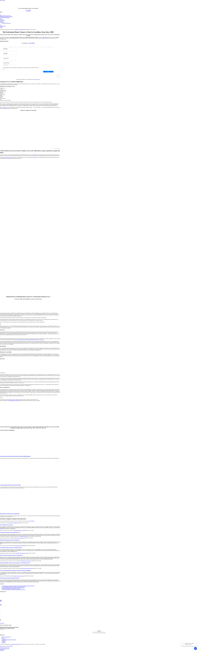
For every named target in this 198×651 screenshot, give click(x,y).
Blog (3, 637)
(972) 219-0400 (31, 43)
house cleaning (44, 37)
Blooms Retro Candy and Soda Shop (15, 400)
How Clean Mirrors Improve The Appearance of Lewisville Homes (13, 587)
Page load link (2, 649)
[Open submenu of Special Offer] (2, 21)
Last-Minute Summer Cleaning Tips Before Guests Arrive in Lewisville (13, 586)
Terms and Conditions (8, 646)
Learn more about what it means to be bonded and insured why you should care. (30, 339)
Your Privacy (38, 79)
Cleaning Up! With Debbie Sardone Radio (9, 639)
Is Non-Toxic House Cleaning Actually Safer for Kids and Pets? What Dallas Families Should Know (18, 585)
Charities (3, 641)
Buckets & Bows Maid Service (21, 29)
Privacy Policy (2, 646)
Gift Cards (3, 642)
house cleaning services (7, 157)
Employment (4, 640)
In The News (4, 638)
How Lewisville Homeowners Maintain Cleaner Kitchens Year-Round (13, 589)
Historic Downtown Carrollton (14, 399)
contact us (35, 157)
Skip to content (2, 0)
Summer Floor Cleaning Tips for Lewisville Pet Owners (11, 588)
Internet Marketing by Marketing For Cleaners (5, 647)
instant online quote (5, 108)
